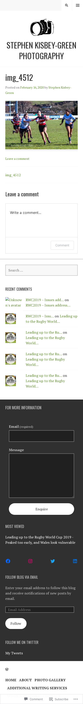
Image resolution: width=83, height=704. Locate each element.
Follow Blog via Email (21, 577)
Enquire (41, 509)
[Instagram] (30, 561)
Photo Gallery (50, 680)
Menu (77, 5)
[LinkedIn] (75, 561)
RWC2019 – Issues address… (48, 305)
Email (21, 426)
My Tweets (14, 653)
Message (16, 449)
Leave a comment (17, 158)
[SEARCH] (66, 5)
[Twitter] (52, 561)
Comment (62, 245)
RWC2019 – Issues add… (45, 299)
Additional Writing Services (37, 688)
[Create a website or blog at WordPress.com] (6, 669)
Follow (15, 623)
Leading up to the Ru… (44, 332)
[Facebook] (8, 561)
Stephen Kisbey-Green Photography (41, 50)
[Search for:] (41, 270)
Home (10, 680)
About (25, 680)
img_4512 (13, 174)
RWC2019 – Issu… (40, 316)
